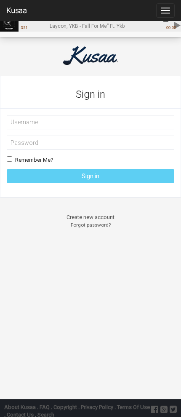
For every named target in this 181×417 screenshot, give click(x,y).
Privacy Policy (97, 407)
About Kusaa (20, 407)
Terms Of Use (133, 407)
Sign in (90, 176)
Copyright (65, 407)
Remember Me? (34, 160)
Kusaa (16, 10)
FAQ (45, 407)
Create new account (90, 217)
